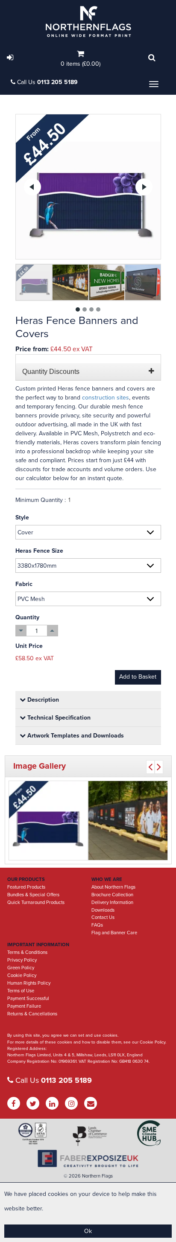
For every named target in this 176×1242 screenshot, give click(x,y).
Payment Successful (28, 998)
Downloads (102, 910)
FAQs (97, 925)
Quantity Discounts (50, 371)
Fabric (23, 584)
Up (52, 630)
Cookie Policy (21, 975)
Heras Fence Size (39, 550)
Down (21, 630)
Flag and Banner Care (114, 933)
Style (22, 517)
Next (144, 186)
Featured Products (26, 887)
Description (42, 699)
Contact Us (102, 917)
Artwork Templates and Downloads (75, 735)
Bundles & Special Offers (33, 895)
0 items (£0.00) (80, 63)
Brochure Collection (112, 895)
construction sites (105, 397)
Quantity (27, 617)
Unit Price (29, 646)
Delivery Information (112, 902)
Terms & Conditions (27, 952)
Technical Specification (58, 717)
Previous (32, 186)
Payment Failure (24, 1006)
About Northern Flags (113, 887)
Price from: (32, 349)
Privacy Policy (22, 960)
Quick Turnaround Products (36, 902)
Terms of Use (20, 991)
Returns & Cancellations (32, 1014)
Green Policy (20, 968)
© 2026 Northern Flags (88, 1176)
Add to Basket (137, 676)
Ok (88, 1231)
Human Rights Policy (28, 983)
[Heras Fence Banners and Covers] (88, 186)
